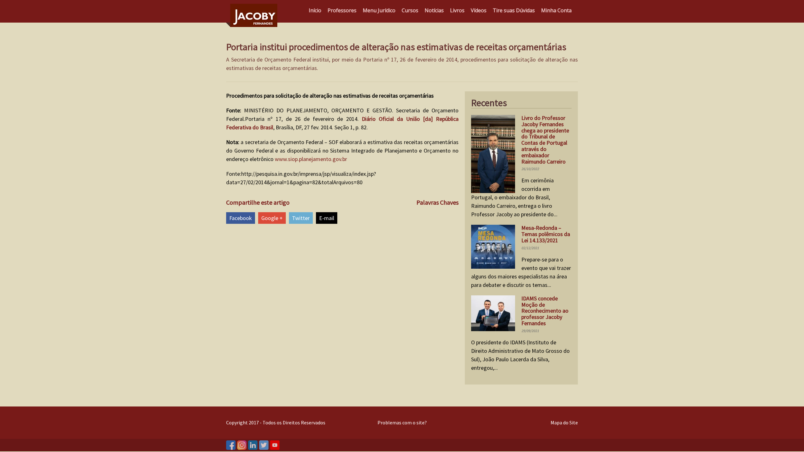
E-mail (326, 218)
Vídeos (478, 10)
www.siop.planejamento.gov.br (311, 159)
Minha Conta (556, 10)
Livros (457, 10)
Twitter (301, 218)
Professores (342, 10)
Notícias (434, 10)
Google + (272, 218)
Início (315, 10)
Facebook (240, 218)
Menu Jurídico (379, 10)
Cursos (410, 10)
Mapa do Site (564, 422)
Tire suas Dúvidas (514, 10)
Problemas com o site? (402, 422)
